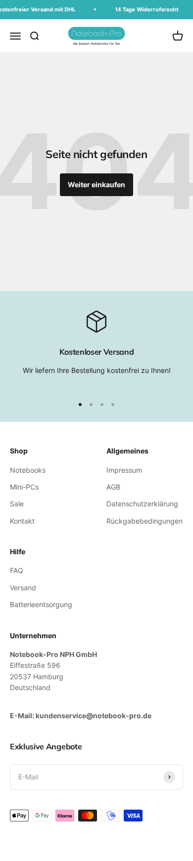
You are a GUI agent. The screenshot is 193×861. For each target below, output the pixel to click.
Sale (17, 503)
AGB (113, 487)
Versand (23, 587)
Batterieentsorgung (41, 604)
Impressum (124, 470)
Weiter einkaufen (96, 184)
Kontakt (22, 521)
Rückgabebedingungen (144, 521)
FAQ (16, 570)
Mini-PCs (24, 487)
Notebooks (28, 470)
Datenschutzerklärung (142, 503)
